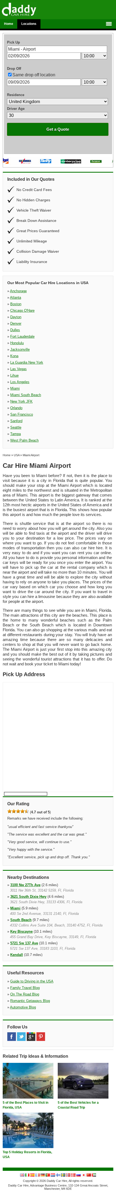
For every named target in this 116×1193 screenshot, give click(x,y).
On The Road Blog (24, 994)
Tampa (15, 434)
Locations (28, 24)
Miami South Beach (25, 395)
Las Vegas (18, 369)
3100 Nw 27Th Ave (25, 885)
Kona (14, 356)
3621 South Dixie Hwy (28, 897)
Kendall (16, 955)
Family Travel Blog (25, 988)
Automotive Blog (23, 1007)
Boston (15, 304)
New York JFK (21, 401)
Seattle (15, 427)
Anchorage (18, 291)
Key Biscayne (21, 931)
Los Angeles (19, 382)
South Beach (21, 920)
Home (8, 24)
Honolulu (17, 343)
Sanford (16, 421)
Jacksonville (20, 349)
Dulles (15, 330)
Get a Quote (57, 129)
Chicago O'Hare (22, 310)
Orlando (16, 408)
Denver (15, 323)
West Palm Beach (24, 440)
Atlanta (15, 297)
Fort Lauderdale (22, 336)
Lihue (14, 375)
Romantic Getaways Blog (30, 1001)
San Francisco (21, 414)
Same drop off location (33, 75)
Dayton (15, 317)
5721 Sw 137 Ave (24, 943)
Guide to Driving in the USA (31, 981)
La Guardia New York (26, 362)
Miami (15, 388)
